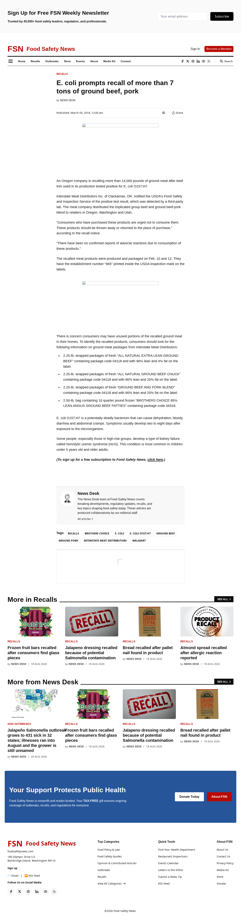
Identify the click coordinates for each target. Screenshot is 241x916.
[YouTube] (203, 61)
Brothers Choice (97, 533)
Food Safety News (125, 911)
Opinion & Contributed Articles (117, 863)
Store (220, 877)
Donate (221, 883)
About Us (222, 849)
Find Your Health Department (176, 849)
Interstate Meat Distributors (105, 540)
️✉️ (13, 875)
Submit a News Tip (170, 877)
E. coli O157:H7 (140, 533)
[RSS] (208, 61)
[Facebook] (182, 61)
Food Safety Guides (110, 856)
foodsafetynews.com (20, 851)
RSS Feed (164, 883)
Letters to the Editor (170, 870)
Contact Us (223, 856)
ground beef (165, 533)
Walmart (139, 540)
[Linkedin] (198, 61)
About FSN (219, 796)
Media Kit (223, 870)
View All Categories (110, 883)
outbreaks (104, 870)
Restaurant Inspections (173, 856)
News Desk (68, 100)
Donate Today (189, 796)
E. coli (119, 533)
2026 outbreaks (19, 723)
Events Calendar (168, 863)
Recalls (62, 74)
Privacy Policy (225, 863)
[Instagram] (193, 61)
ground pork (68, 540)
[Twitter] (187, 61)
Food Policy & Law (109, 849)
